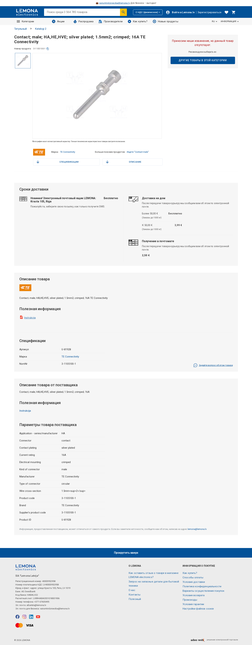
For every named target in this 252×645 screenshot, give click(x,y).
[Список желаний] (226, 12)
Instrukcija (30, 317)
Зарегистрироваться (209, 12)
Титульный (20, 28)
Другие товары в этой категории (203, 60)
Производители (113, 21)
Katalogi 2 (40, 28)
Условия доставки (194, 581)
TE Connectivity (67, 152)
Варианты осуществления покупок (204, 590)
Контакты (134, 594)
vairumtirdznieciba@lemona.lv (114, 3)
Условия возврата (194, 595)
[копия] (47, 48)
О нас (132, 590)
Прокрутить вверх (126, 552)
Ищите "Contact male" (138, 152)
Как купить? (140, 21)
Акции (61, 21)
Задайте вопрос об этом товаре (216, 365)
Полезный (135, 599)
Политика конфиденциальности (202, 586)
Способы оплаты (193, 577)
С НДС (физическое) (147, 12)
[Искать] (123, 12)
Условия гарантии (193, 604)
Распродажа (86, 21)
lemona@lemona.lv (197, 529)
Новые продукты (168, 21)
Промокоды (190, 599)
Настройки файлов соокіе (198, 608)
